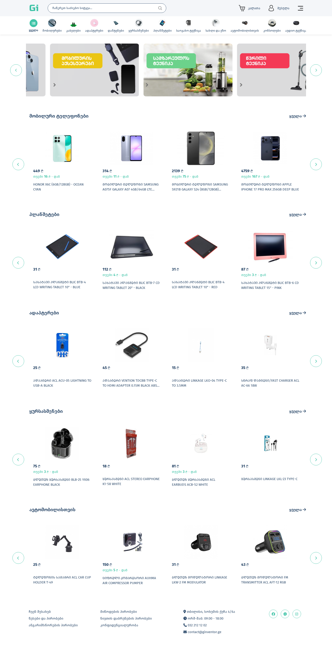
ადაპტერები (44, 313)
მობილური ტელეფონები (59, 116)
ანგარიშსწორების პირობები (53, 625)
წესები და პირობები (46, 618)
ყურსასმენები (46, 411)
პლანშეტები (44, 214)
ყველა (296, 116)
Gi (34, 8)
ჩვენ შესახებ (40, 612)
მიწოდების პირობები (118, 612)
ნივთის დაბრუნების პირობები (126, 618)
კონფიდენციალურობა (119, 625)
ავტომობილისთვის (52, 510)
